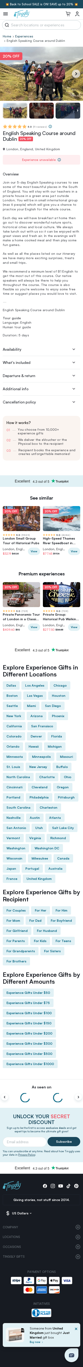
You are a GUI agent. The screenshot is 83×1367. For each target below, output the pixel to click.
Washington (15, 848)
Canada (63, 858)
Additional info (16, 389)
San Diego (53, 706)
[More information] (50, 126)
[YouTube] (61, 1186)
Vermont (13, 838)
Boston (12, 695)
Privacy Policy (26, 1154)
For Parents (15, 941)
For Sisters (52, 951)
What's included (16, 362)
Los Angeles (34, 685)
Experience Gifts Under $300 (29, 1043)
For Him (61, 910)
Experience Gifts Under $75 (28, 1003)
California (14, 726)
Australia (55, 868)
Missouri (66, 757)
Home (7, 36)
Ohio (67, 777)
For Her (40, 910)
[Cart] (68, 14)
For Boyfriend (61, 920)
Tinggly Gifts (14, 1256)
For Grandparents (20, 951)
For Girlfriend (17, 931)
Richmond (58, 838)
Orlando (12, 746)
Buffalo (62, 767)
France (11, 879)
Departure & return (19, 375)
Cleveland (39, 787)
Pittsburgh (66, 797)
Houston (58, 695)
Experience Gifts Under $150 (28, 1023)
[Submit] (6, 25)
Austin (35, 818)
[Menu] (5, 13)
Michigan (55, 746)
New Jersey (38, 767)
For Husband (47, 931)
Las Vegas (35, 695)
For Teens (63, 941)
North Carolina (18, 777)
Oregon (63, 787)
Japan (11, 868)
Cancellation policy (19, 402)
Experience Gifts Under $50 (28, 993)
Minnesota (14, 757)
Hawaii (34, 746)
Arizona (36, 716)
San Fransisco (42, 726)
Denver (36, 736)
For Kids (40, 941)
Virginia (35, 838)
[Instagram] (53, 1186)
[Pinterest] (76, 1186)
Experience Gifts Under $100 (29, 1013)
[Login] (77, 14)
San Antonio (16, 828)
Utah (39, 828)
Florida (56, 736)
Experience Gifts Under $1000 (30, 1064)
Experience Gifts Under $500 (29, 1054)
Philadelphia (39, 797)
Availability (12, 349)
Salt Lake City (63, 828)
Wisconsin (14, 858)
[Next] (76, 74)
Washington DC (47, 848)
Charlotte (47, 777)
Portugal (32, 868)
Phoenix (58, 716)
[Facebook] (45, 1186)
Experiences (24, 36)
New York (13, 716)
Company (10, 1227)
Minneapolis (41, 757)
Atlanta (55, 818)
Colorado (13, 736)
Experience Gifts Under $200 (29, 1033)
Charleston (48, 807)
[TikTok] (68, 1186)
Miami (31, 706)
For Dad (35, 920)
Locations (11, 1237)
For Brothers (16, 961)
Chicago (60, 685)
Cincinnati (14, 787)
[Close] (76, 1336)
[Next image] (77, 111)
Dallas (11, 685)
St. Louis (13, 767)
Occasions (12, 1247)
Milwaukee (40, 858)
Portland (13, 797)
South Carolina (18, 807)
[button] (71, 1355)
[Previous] (4, 1097)
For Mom (13, 920)
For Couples (16, 910)
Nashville (13, 818)
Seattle (12, 706)
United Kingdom (39, 879)
